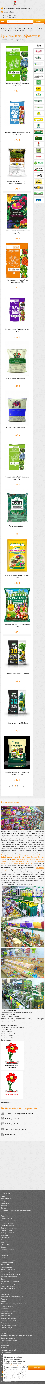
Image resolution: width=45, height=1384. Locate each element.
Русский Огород (18, 856)
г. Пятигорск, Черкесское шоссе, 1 (18, 9)
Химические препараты (9, 1259)
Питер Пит (29, 863)
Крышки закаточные (8, 1342)
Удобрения (5, 1345)
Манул (27, 856)
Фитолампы (5, 1308)
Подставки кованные (8, 1320)
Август (3, 854)
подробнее (5, 1102)
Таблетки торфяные (8, 1269)
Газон (3, 1215)
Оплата (3, 1207)
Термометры (5, 1264)
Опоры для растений (8, 1325)
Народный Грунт (7, 863)
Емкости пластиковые (8, 1239)
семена (35, 854)
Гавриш (9, 856)
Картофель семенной (8, 1349)
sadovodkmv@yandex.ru (15, 1129)
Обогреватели (6, 1352)
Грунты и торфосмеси (8, 1271)
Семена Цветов (6, 1218)
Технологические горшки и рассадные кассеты (17, 1335)
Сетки (3, 1257)
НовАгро (17, 863)
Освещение (5, 1294)
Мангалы (4, 1347)
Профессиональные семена (10, 1274)
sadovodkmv (9, 12)
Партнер (41, 856)
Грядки (3, 1333)
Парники (4, 1298)
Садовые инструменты (9, 1227)
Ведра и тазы (5, 1244)
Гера (22, 863)
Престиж (34, 856)
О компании (5, 1193)
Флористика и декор (8, 1283)
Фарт (28, 861)
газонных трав (17, 859)
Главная (4, 40)
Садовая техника (7, 1262)
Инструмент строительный (10, 1281)
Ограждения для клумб (9, 1340)
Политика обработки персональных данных (16, 1210)
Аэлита (41, 854)
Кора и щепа (5, 1315)
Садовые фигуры (7, 1327)
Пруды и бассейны (7, 1249)
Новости (4, 1195)
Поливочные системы (8, 1225)
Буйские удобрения (24, 854)
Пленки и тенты (6, 1230)
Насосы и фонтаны (7, 1223)
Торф (3, 1278)
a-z (23, 30)
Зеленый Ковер (28, 859)
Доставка (4, 1205)
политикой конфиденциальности (15, 1364)
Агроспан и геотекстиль (9, 1276)
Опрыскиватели (6, 1322)
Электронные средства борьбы (12, 1296)
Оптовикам (5, 1203)
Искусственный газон (8, 1310)
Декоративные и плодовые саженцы (13, 1303)
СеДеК (3, 856)
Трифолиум (40, 859)
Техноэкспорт (11, 854)
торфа (12, 861)
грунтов (3, 861)
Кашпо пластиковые (8, 1288)
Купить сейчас (6, 1198)
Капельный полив (7, 1313)
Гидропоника (5, 1237)
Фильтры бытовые (7, 1232)
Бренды (3, 1200)
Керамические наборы (9, 1220)
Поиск (3, 859)
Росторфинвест (20, 861)
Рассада (3, 1301)
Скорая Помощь (37, 861)
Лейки (3, 1242)
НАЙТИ (38, 22)
